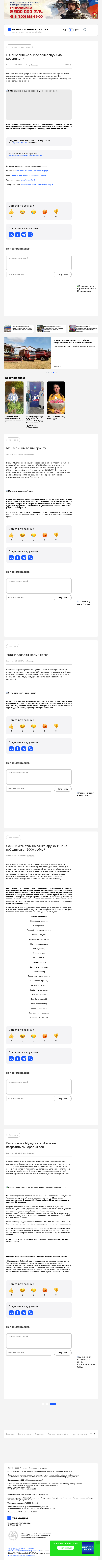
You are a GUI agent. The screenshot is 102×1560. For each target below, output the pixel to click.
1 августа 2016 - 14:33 (14, 454)
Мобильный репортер (19, 47)
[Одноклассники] (17, 234)
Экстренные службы (58, 1434)
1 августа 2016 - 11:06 (14, 661)
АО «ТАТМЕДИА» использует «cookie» (23, 1550)
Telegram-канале (18, 142)
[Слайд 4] (53, 372)
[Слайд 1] (46, 372)
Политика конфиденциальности (21, 1555)
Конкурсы (14, 837)
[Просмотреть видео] (14, 397)
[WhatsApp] (30, 234)
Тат (76, 30)
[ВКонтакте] (11, 234)
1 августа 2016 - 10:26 (14, 855)
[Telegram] (23, 234)
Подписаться (65, 1548)
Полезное (39, 1434)
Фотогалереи (24, 1434)
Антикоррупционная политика (20, 1548)
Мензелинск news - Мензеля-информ (32, 171)
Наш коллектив (79, 1434)
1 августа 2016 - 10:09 (14, 1153)
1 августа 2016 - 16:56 (14, 65)
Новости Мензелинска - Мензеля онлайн (28, 175)
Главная (10, 1434)
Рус (64, 30)
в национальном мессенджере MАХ (26, 155)
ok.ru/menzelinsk (28, 180)
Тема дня (13, 440)
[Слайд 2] (48, 372)
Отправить (62, 274)
